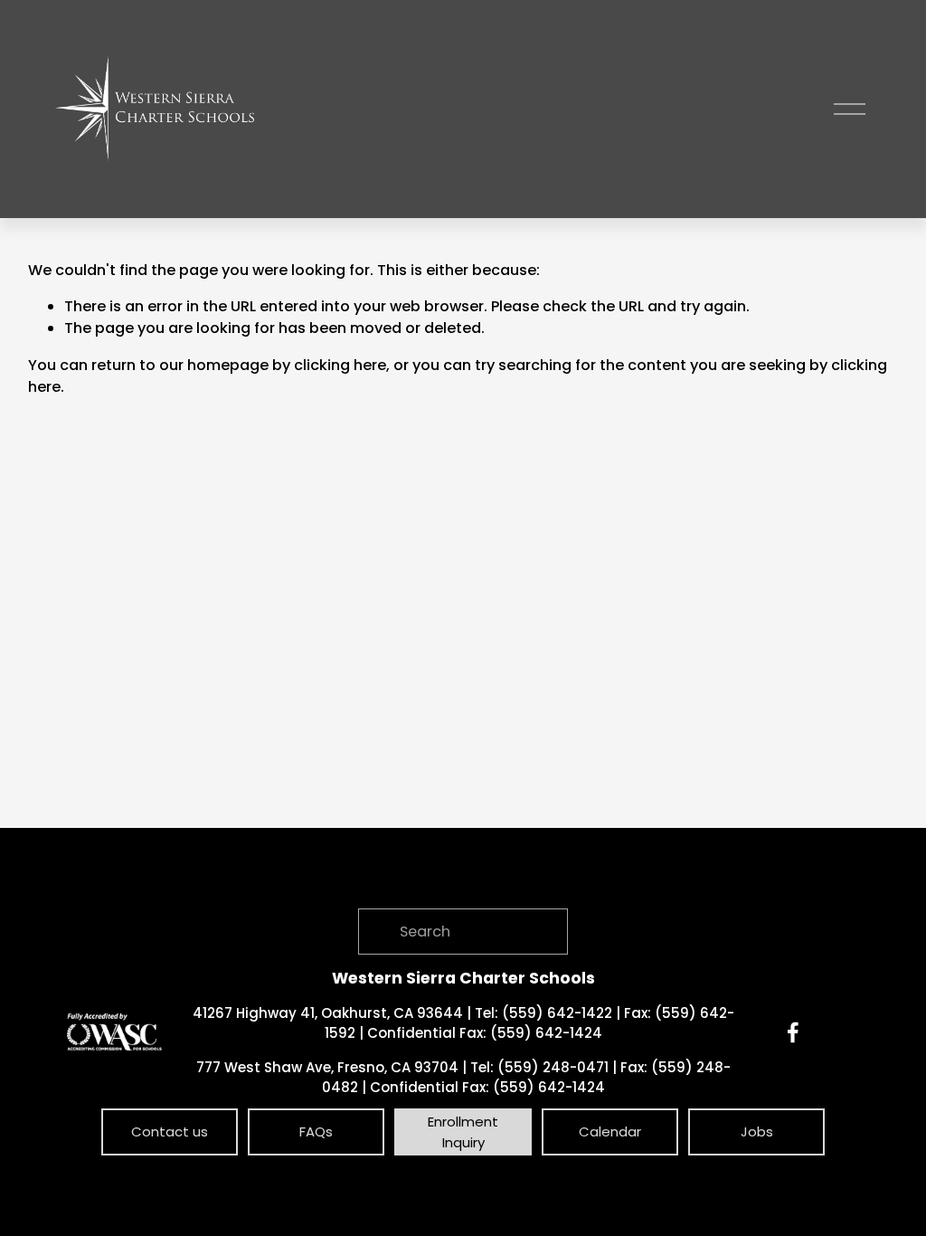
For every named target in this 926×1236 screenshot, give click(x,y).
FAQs (316, 1131)
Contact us (169, 1131)
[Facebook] (793, 1032)
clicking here (340, 365)
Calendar (610, 1131)
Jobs (757, 1131)
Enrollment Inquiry (463, 1132)
